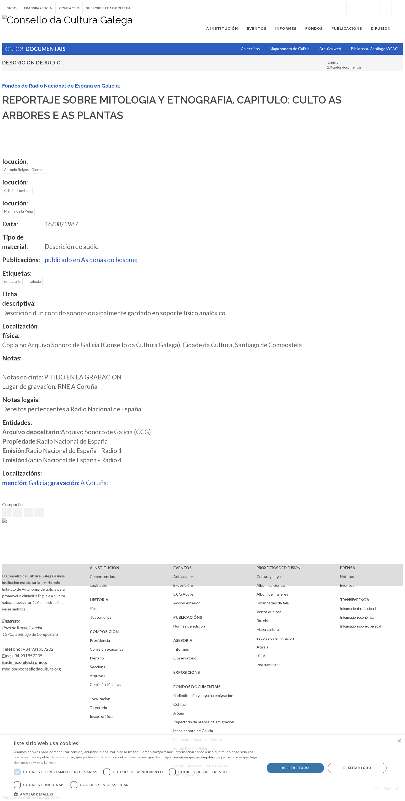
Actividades (183, 576)
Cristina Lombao (17, 190)
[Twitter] (352, 8)
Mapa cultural (268, 629)
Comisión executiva (106, 649)
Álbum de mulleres (272, 594)
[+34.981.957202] (385, 8)
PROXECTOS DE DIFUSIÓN (278, 567)
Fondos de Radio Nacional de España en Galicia (60, 86)
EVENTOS (182, 567)
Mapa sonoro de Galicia (193, 730)
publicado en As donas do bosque (90, 260)
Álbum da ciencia (270, 585)
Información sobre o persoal (360, 626)
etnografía (12, 281)
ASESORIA (182, 640)
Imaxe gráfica (101, 716)
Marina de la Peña (18, 211)
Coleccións (250, 48)
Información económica (357, 617)
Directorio (98, 707)
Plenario (97, 658)
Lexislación (99, 585)
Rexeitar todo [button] (357, 767)
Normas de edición (189, 626)
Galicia (24, 483)
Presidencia (100, 640)
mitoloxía (33, 281)
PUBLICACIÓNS (187, 617)
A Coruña (78, 483)
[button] (135, 794)
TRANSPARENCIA (354, 599)
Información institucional (358, 608)
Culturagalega (268, 576)
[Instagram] (329, 8)
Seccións (97, 666)
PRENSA (347, 567)
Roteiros (263, 620)
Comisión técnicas (105, 684)
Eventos (347, 585)
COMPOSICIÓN (104, 631)
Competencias (102, 576)
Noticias (347, 576)
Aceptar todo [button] (295, 767)
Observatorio (184, 658)
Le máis (50, 762)
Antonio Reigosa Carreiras (25, 169)
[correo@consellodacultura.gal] (397, 8)
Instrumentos (268, 664)
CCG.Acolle (183, 594)
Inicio (11, 8)
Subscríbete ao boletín (108, 8)
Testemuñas (101, 617)
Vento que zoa (268, 611)
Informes (181, 649)
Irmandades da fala (272, 603)
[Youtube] (374, 8)
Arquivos (97, 675)
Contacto (69, 8)
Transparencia (37, 8)
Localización (100, 698)
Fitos (94, 608)
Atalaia (262, 647)
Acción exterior (186, 603)
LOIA (261, 655)
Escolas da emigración (275, 638)
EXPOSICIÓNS (186, 672)
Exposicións (183, 585)
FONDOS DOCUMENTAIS (196, 686)
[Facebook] (340, 8)
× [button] (399, 741)
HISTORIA (99, 599)
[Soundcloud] (363, 8)
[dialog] (202, 768)
